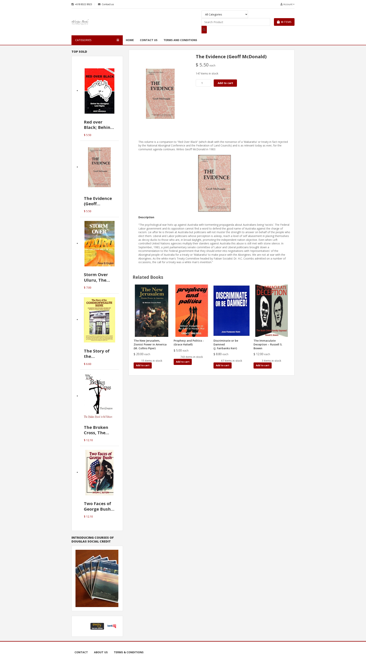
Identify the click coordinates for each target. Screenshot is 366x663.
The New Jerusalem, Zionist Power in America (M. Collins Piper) (150, 344)
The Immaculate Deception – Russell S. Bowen (268, 344)
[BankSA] (111, 626)
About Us (101, 652)
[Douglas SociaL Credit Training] (96, 578)
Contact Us (148, 40)
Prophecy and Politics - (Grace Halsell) (189, 342)
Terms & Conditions (129, 652)
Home (130, 40)
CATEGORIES (83, 40)
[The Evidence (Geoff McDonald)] (160, 93)
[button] (82, 626)
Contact (81, 652)
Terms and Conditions (180, 40)
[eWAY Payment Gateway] (97, 626)
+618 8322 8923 (83, 4)
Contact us (107, 4)
